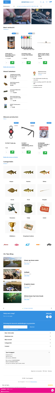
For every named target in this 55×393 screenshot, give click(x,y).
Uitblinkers (12, 236)
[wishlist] (46, 2)
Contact (40, 74)
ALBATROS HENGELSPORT (5, 244)
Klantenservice (6, 6)
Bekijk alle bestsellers (9, 67)
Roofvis (28, 181)
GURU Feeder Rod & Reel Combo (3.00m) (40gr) (43, 55)
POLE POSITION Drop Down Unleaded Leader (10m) (15, 98)
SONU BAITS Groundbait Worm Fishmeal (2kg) (10, 55)
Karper (11, 181)
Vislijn (28, 218)
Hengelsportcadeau (28, 236)
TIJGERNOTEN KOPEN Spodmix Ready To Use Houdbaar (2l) (15, 76)
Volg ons (49, 313)
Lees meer (26, 263)
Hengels (44, 199)
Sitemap (50, 371)
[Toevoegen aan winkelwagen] (12, 62)
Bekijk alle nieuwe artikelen (10, 157)
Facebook (47, 317)
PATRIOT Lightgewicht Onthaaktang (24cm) (27, 144)
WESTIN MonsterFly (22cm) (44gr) (14, 83)
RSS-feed (45, 371)
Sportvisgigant (29, 378)
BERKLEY (16, 244)
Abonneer (32, 327)
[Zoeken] (40, 2)
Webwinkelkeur (34, 381)
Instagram (50, 317)
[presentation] (15, 6)
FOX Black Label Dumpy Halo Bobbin (27, 54)
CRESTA (27, 244)
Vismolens (12, 218)
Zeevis (12, 199)
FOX (38, 244)
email (11, 316)
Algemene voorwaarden (36, 371)
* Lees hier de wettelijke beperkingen (10, 329)
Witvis (44, 181)
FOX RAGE (49, 244)
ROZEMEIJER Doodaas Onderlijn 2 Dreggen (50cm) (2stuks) (43, 145)
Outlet (44, 218)
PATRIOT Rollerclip (10, 143)
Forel (28, 199)
